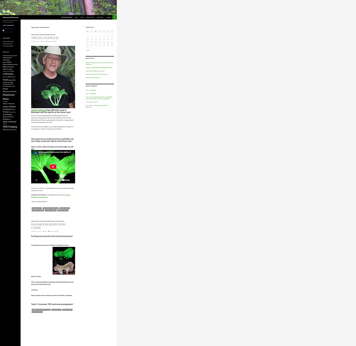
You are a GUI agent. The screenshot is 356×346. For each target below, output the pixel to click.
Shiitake (9, 114)
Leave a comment (52, 41)
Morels (95, 102)
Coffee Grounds (7, 69)
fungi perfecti (12, 80)
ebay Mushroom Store (8, 43)
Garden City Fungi (8, 82)
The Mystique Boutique (8, 46)
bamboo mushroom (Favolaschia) (41, 309)
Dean (43, 41)
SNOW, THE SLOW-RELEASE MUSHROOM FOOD (99, 67)
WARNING (109, 17)
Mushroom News (65, 208)
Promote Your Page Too (8, 32)
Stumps (9, 119)
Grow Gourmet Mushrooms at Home (95, 71)
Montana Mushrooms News (47, 34)
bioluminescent (37, 208)
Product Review (12, 112)
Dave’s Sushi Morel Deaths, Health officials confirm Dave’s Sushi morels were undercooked (99, 97)
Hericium (11, 84)
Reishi (4, 114)
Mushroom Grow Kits (10, 91)
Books (82, 17)
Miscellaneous (35, 34)
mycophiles (5, 101)
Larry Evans (6, 86)
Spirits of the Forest (38, 210)
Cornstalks (11, 71)
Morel (5, 89)
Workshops (14, 129)
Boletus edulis (7, 64)
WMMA (10, 129)
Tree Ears (5, 124)
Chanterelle (10, 67)
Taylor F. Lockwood (51, 210)
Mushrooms (100, 17)
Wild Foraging (60, 221)
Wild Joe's (6, 129)
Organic (6, 107)
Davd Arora (5, 76)
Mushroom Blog (90, 17)
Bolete (9, 62)
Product (6, 112)
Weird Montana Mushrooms (93, 77)
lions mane (12, 86)
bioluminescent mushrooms (50, 208)
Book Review (14, 64)
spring (5, 119)
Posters (13, 109)
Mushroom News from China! (48, 226)
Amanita (5, 55)
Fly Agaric (13, 76)
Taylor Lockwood (45, 38)
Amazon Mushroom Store (8, 41)
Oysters (12, 106)
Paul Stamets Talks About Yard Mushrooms (97, 74)
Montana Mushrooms (11, 17)
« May (87, 50)
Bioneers (5, 62)
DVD (9, 77)
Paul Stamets (7, 109)
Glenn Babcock (6, 84)
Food (5, 79)
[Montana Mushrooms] (3, 30)
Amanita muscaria (12, 55)
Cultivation (8, 73)
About (76, 17)
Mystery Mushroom (9, 103)
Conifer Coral (6, 71)
